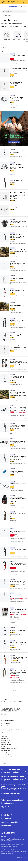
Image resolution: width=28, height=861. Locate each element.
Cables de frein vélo (6, 754)
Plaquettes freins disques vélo (9, 748)
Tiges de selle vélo (6, 732)
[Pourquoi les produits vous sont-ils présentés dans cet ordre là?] (2, 51)
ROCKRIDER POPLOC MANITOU (18, 206)
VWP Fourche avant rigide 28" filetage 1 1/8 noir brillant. (18, 484)
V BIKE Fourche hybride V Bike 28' (18, 595)
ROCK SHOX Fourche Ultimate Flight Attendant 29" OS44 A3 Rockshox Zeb (18, 565)
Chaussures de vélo (6, 763)
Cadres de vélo (17, 39)
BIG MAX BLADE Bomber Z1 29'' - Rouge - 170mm (18, 291)
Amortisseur (6, 39)
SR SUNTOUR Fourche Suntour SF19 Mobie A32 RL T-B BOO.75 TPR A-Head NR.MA (18, 427)
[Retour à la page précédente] (8, 690)
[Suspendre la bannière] (23, 2)
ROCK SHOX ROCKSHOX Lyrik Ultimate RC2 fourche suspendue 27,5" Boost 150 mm (18, 394)
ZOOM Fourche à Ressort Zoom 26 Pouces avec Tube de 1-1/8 (18, 264)
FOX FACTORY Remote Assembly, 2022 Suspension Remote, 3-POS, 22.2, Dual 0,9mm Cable (17, 166)
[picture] (4, 58)
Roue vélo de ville (5, 761)
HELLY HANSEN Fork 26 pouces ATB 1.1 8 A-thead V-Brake (18, 56)
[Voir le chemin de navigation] (2, 15)
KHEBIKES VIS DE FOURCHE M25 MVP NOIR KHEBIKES (18, 222)
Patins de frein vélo (6, 744)
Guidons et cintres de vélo (8, 727)
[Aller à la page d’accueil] (12, 6)
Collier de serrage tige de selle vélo (10, 730)
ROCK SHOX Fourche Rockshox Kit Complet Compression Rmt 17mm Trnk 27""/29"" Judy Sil (18, 409)
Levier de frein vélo (6, 723)
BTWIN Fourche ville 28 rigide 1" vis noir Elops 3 (18, 83)
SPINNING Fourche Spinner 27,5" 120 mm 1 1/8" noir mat (18, 334)
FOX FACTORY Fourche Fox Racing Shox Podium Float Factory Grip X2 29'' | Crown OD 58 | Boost (18, 378)
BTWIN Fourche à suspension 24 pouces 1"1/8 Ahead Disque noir (18, 346)
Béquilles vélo (5, 738)
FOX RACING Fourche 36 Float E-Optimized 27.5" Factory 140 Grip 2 (18, 515)
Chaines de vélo (5, 752)
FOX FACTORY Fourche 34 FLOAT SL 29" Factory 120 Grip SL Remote (18, 644)
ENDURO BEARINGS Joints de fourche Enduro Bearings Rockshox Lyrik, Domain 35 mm (18, 471)
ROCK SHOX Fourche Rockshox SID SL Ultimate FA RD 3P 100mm (18, 550)
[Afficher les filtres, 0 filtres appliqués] (3, 47)
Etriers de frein (5, 742)
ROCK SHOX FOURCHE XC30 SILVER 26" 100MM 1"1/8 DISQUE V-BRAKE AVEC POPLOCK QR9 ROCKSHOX (18, 194)
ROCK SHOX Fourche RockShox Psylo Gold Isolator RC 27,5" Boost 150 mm (18, 305)
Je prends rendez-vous (14, 142)
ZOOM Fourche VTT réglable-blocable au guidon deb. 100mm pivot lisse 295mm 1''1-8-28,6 (18, 583)
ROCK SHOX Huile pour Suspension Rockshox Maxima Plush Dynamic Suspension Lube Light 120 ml (18, 499)
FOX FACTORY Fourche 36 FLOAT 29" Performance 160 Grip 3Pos (18, 629)
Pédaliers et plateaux (6, 734)
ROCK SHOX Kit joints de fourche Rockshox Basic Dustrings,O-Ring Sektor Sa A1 (18, 611)
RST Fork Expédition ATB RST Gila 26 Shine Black (17, 321)
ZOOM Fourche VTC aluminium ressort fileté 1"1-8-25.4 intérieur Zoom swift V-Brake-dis (18, 458)
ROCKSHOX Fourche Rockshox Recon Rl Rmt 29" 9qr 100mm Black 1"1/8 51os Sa (18, 531)
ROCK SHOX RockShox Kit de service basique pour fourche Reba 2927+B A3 (17, 99)
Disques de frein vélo (6, 756)
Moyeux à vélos (5, 725)
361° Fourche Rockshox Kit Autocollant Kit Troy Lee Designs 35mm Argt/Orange (18, 363)
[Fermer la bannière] (25, 2)
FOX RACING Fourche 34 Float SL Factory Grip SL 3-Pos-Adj (18, 658)
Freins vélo (4, 759)
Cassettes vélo (5, 746)
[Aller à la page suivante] (19, 690)
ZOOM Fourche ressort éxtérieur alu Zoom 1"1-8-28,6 (18, 151)
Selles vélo (4, 736)
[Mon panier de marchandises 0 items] (25, 6)
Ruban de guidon (5, 740)
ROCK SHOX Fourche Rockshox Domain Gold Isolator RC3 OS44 (18, 250)
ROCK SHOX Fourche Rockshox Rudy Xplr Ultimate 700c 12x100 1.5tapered (18, 672)
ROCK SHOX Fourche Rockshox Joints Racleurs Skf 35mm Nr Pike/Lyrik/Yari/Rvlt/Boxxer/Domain (18, 441)
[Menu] (3, 6)
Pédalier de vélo (5, 750)
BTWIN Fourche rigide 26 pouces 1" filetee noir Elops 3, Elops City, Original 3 (18, 70)
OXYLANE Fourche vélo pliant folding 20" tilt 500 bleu (17, 179)
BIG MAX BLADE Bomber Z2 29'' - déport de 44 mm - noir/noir (18, 277)
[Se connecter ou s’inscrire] (21, 6)
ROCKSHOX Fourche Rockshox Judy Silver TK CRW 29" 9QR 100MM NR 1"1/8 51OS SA (18, 236)
